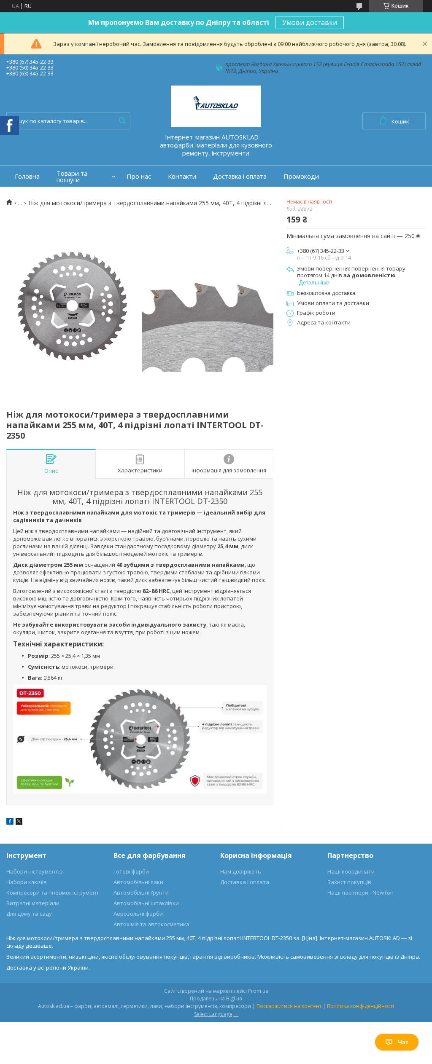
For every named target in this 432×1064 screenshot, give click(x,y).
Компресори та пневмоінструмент (52, 892)
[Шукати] (121, 121)
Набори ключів (26, 882)
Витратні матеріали (32, 903)
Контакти (182, 176)
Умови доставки (309, 22)
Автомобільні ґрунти (141, 892)
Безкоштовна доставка (326, 293)
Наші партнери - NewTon (360, 892)
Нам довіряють (240, 871)
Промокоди (301, 176)
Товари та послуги (72, 176)
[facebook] (10, 822)
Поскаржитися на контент (288, 1006)
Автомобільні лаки (138, 882)
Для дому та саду (29, 913)
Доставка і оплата (240, 176)
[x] (19, 822)
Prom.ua (258, 990)
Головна (27, 176)
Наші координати (351, 871)
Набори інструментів (34, 871)
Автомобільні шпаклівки (146, 903)
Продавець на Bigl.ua (216, 998)
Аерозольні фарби (138, 913)
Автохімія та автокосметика (151, 924)
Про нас (139, 176)
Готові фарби (131, 871)
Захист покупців (349, 882)
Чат (403, 1042)
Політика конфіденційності (360, 1006)
